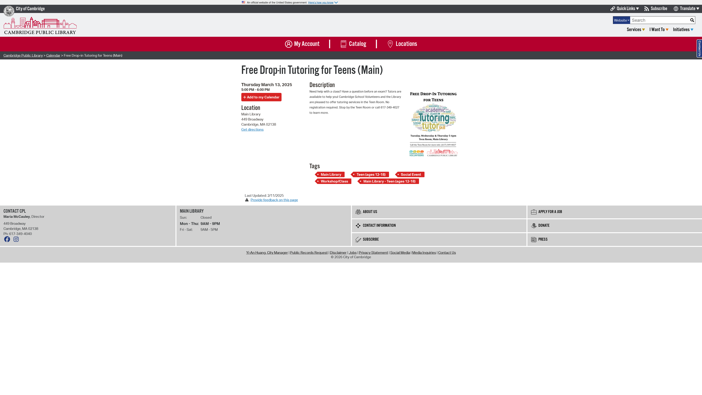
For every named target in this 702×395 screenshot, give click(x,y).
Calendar (53, 55)
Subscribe (659, 9)
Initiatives (681, 30)
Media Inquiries (424, 252)
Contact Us (447, 252)
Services (634, 30)
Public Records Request (309, 252)
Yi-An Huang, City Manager (267, 252)
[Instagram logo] (17, 240)
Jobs (353, 252)
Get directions (252, 129)
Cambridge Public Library (23, 55)
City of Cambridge (30, 9)
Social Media (400, 252)
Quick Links (626, 9)
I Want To (657, 30)
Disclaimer (338, 252)
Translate (687, 9)
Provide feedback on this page (274, 200)
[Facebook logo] (8, 240)
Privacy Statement (373, 252)
